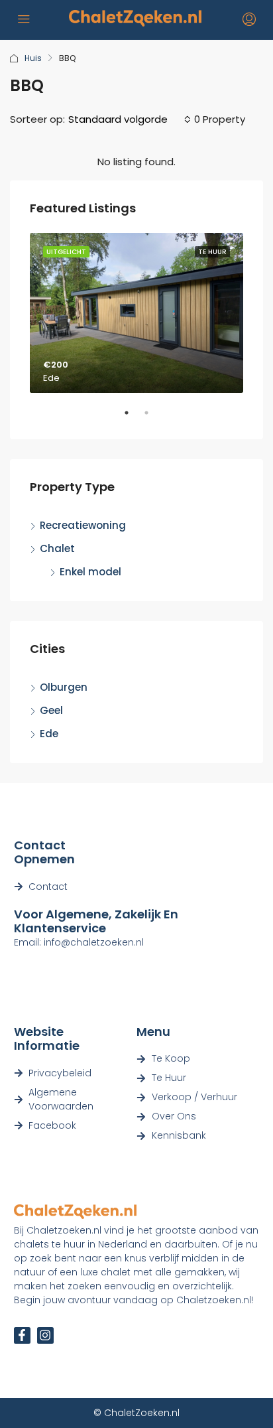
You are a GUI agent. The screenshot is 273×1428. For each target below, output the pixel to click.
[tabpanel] (136, 313)
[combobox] (129, 119)
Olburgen (63, 687)
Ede (49, 734)
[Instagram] (45, 1335)
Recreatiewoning (83, 525)
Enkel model (90, 572)
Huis (33, 58)
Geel (51, 710)
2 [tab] (153, 418)
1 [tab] (133, 418)
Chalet (57, 548)
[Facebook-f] (22, 1335)
